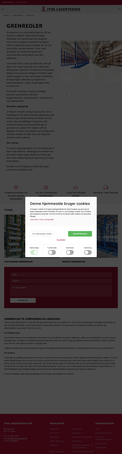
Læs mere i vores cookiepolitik (42, 219)
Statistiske (70, 248)
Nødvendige (34, 248)
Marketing (88, 248)
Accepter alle (80, 234)
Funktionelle (52, 248)
